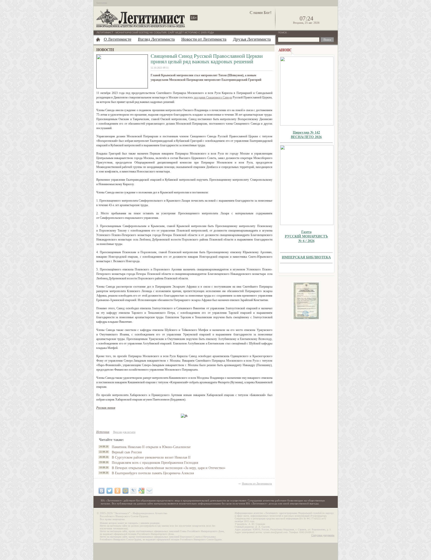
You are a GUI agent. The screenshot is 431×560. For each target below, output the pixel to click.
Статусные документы (322, 535)
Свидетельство (306, 301)
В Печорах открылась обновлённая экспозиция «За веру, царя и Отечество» (168, 468)
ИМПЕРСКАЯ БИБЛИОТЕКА (306, 257)
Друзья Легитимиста (252, 39)
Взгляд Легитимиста (156, 39)
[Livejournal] (133, 491)
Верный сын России (127, 452)
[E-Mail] (149, 491)
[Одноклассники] (117, 491)
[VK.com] (102, 491)
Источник (102, 432)
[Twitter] (109, 491)
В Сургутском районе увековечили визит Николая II (151, 457)
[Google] (141, 491)
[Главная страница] (98, 39)
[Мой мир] (125, 491)
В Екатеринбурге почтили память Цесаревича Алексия (153, 473)
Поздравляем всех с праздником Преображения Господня (155, 463)
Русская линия (105, 407)
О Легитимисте (117, 39)
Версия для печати (124, 431)
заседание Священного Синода (213, 97)
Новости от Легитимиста (203, 39)
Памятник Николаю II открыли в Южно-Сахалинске (151, 447)
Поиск (283, 32)
